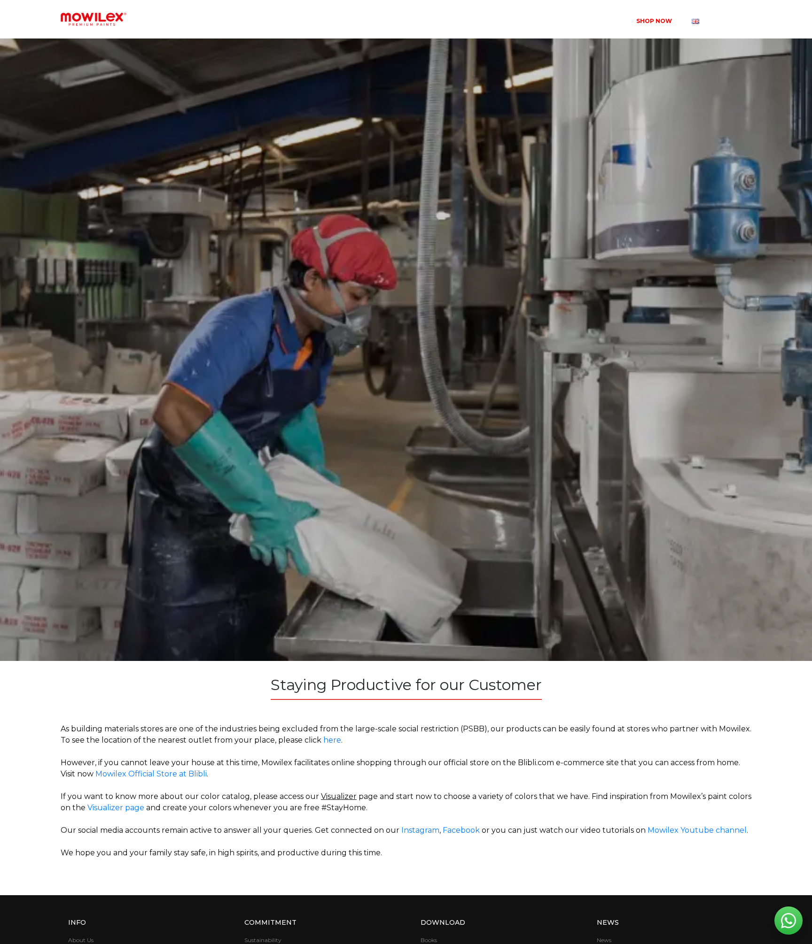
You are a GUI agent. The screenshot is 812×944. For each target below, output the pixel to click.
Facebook (461, 830)
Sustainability (593, 20)
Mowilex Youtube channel (697, 830)
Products (406, 20)
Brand (353, 20)
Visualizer (460, 20)
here (332, 740)
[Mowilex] (93, 19)
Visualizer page (115, 807)
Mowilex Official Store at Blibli (151, 773)
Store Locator (523, 20)
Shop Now (654, 20)
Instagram (420, 830)
